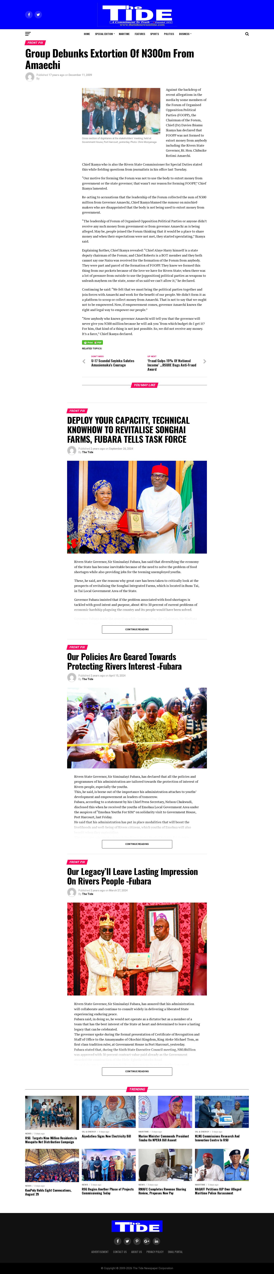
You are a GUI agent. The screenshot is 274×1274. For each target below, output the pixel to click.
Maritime (124, 34)
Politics (169, 34)
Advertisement (100, 1252)
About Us (136, 1252)
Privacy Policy (155, 1252)
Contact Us (120, 1252)
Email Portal (175, 1252)
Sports (154, 34)
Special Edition (104, 34)
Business (184, 34)
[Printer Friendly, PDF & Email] (92, 342)
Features (140, 34)
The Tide (87, 452)
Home (87, 34)
